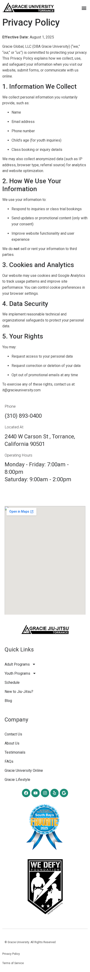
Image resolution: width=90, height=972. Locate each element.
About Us (12, 743)
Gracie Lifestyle (17, 779)
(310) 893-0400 (23, 416)
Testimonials (15, 752)
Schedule (12, 682)
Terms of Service (13, 963)
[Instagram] (45, 793)
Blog (8, 700)
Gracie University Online (24, 770)
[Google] (64, 793)
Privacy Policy (11, 953)
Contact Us (13, 734)
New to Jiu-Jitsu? (19, 691)
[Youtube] (35, 793)
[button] (84, 8)
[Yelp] (54, 793)
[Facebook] (26, 793)
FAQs (9, 761)
